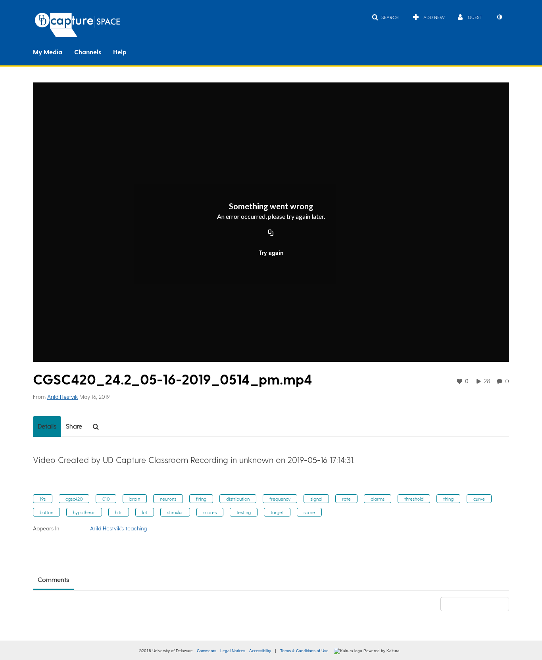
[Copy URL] (271, 233)
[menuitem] (53, 51)
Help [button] (120, 51)
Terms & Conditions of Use (304, 651)
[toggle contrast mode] (499, 17)
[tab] (47, 426)
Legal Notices (232, 651)
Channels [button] (87, 51)
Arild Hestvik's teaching (118, 528)
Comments (206, 651)
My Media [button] (47, 51)
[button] (385, 17)
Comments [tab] (53, 579)
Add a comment (478, 604)
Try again (271, 252)
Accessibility (260, 651)
